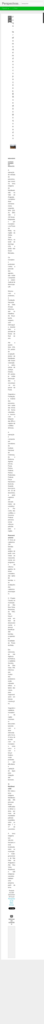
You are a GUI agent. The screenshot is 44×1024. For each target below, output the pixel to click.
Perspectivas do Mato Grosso (11, 902)
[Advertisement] (26, 48)
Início (15, 8)
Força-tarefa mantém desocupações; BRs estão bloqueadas (13, 77)
